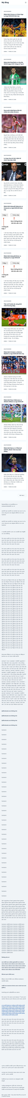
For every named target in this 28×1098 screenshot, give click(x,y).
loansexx (4, 730)
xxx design (16, 1079)
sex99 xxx (11, 511)
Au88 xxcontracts (6, 1089)
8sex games (13, 900)
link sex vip (22, 668)
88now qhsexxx (19, 979)
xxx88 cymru (12, 1065)
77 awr (21, 997)
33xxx (13, 1087)
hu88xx (4, 1079)
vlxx (8, 661)
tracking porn (5, 992)
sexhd (9, 664)
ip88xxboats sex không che (9, 711)
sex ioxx (23, 915)
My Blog (5, 2)
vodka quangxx (6, 1085)
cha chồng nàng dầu (16, 674)
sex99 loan (5, 511)
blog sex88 (18, 1042)
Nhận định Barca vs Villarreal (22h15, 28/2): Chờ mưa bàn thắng (13, 449)
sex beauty (16, 997)
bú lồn (23, 664)
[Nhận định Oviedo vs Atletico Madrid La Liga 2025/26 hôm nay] (14, 365)
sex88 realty (5, 981)
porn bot (20, 704)
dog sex (7, 512)
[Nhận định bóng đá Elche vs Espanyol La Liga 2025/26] (14, 269)
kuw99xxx (13, 504)
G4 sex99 (20, 1089)
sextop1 (4, 661)
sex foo (8, 1087)
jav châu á (16, 666)
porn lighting (19, 1087)
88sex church (5, 979)
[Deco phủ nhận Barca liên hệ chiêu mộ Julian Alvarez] (14, 123)
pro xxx (14, 531)
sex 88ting (7, 533)
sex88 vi (9, 531)
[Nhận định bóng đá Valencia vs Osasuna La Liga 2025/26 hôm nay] (14, 221)
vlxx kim (18, 1049)
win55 (17, 656)
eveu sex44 (23, 999)
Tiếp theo (21, 495)
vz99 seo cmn (15, 1085)
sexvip (12, 670)
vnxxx (13, 915)
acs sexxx (17, 992)
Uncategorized (7, 11)
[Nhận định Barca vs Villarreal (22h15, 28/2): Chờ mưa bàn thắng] (14, 463)
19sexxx (15, 704)
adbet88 (11, 992)
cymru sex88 (5, 1065)
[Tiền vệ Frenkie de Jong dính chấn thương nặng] (14, 317)
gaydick (22, 661)
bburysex (4, 654)
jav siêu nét (23, 666)
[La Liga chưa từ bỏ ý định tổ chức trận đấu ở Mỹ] (14, 171)
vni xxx (13, 654)
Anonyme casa (12, 1072)
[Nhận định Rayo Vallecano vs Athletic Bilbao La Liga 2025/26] (14, 413)
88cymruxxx (20, 1065)
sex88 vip (18, 531)
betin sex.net (5, 1049)
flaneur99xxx (5, 504)
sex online (18, 915)
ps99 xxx (9, 538)
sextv (3, 670)
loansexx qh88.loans (7, 924)
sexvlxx (8, 670)
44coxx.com (8, 999)
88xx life (4, 917)
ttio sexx (4, 538)
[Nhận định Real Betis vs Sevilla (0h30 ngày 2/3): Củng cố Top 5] (14, 75)
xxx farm (10, 656)
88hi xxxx (12, 979)
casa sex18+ (20, 1067)
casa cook (19, 1072)
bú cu (3, 666)
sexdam (12, 661)
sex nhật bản (5, 663)
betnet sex (17, 511)
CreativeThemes (6, 1096)
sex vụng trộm (14, 663)
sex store (9, 1079)
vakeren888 (8, 915)
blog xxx (18, 654)
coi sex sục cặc (14, 668)
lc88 (14, 656)
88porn (9, 654)
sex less (18, 664)
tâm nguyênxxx (6, 900)
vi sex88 (4, 531)
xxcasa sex (5, 1072)
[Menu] (25, 2)
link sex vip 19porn (7, 580)
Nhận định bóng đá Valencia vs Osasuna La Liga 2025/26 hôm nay (13, 208)
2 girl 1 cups (9, 666)
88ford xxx (19, 512)
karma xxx (4, 656)
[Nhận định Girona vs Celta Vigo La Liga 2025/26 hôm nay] (14, 27)
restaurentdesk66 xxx (7, 506)
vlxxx (22, 670)
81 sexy (15, 1089)
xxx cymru (8, 1067)
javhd (13, 664)
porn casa (14, 1067)
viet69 (17, 661)
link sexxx (4, 997)
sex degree (12, 512)
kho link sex (5, 668)
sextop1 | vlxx (10, 693)
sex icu (22, 511)
